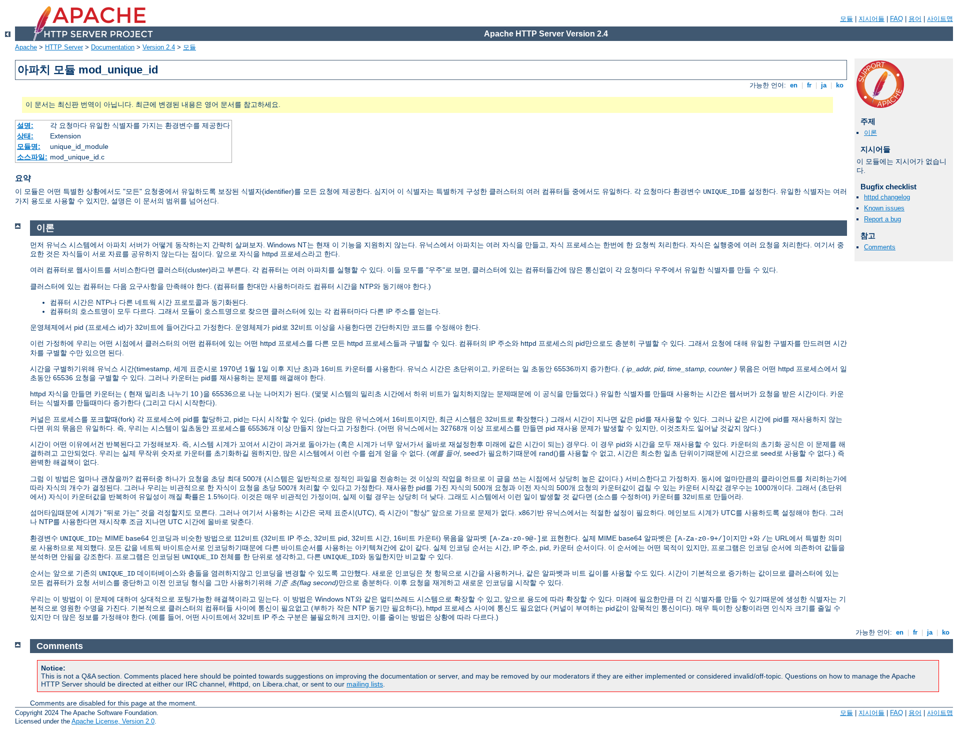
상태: (25, 136)
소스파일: (32, 157)
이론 (870, 132)
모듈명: (28, 146)
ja (823, 85)
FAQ (896, 18)
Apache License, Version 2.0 (113, 721)
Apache (26, 47)
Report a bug (882, 219)
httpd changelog (887, 197)
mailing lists (364, 684)
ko (840, 85)
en (794, 85)
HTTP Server (64, 47)
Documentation (112, 47)
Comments (880, 247)
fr (809, 85)
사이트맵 (940, 18)
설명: (25, 125)
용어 (915, 18)
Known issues (884, 208)
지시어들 (871, 18)
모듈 (846, 18)
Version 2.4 (158, 47)
